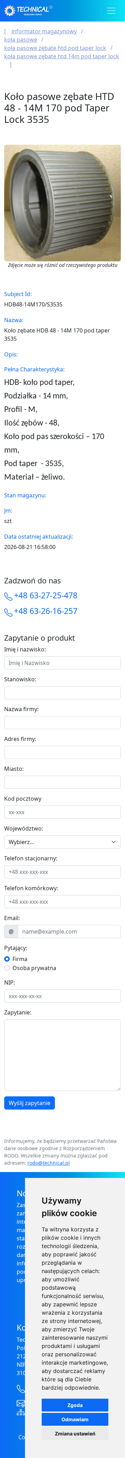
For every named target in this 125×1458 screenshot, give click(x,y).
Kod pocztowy (22, 798)
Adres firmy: (20, 739)
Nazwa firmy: (21, 709)
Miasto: (14, 769)
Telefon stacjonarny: (30, 858)
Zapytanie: (17, 1012)
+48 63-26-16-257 (45, 610)
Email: (12, 918)
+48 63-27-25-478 (45, 595)
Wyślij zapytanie (29, 1103)
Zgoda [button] (75, 1405)
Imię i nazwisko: (25, 649)
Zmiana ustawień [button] (75, 1433)
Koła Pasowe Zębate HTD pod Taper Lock (55, 48)
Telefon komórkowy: (31, 888)
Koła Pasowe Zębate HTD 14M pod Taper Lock (61, 56)
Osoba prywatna (34, 968)
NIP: (9, 982)
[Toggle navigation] (111, 11)
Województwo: (23, 828)
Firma (19, 959)
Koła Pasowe (20, 39)
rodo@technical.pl (48, 1163)
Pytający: (15, 948)
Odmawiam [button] (75, 1419)
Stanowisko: (20, 679)
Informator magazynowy (44, 31)
